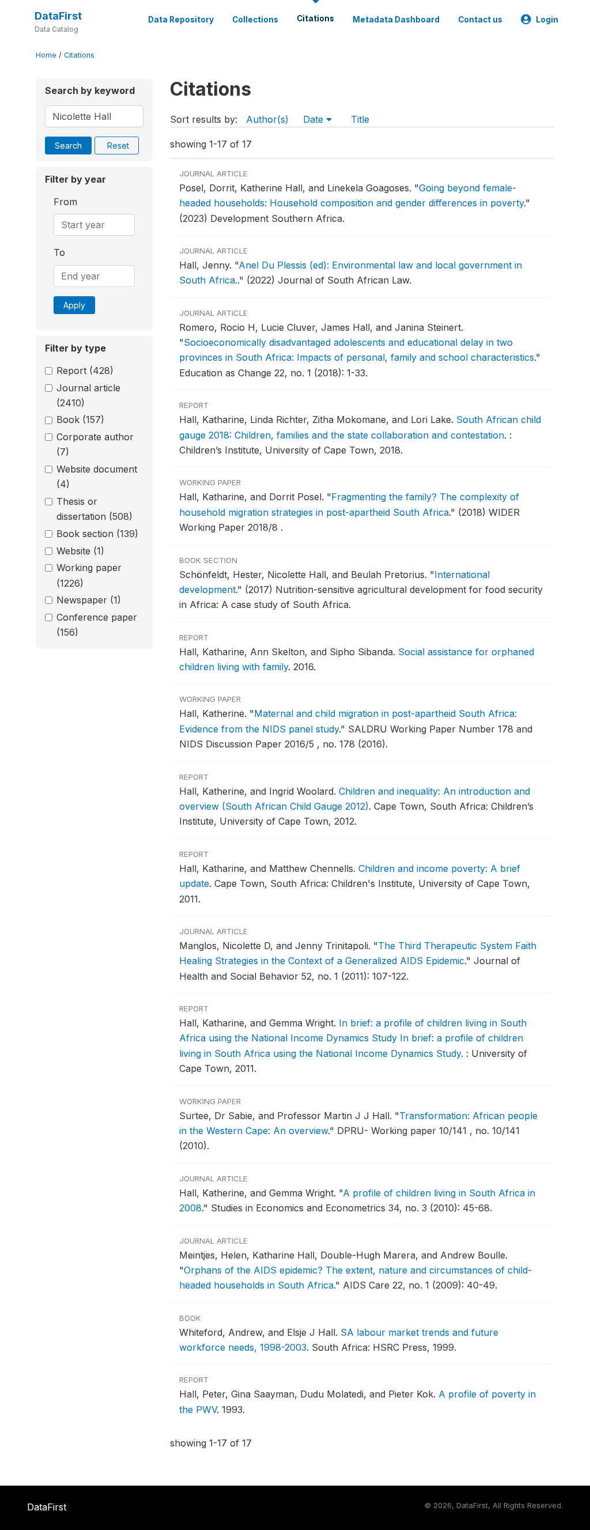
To (59, 252)
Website (80, 551)
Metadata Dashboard (396, 19)
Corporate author (95, 444)
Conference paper (96, 624)
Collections (255, 19)
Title (360, 119)
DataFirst (58, 16)
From (65, 201)
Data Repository (181, 19)
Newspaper (88, 600)
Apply (74, 305)
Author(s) (267, 119)
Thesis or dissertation (94, 509)
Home (46, 55)
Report (85, 370)
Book (80, 419)
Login (547, 19)
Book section (97, 533)
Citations (315, 18)
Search (68, 145)
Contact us (480, 19)
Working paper (89, 575)
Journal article (88, 395)
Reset (118, 145)
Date (314, 119)
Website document (96, 476)
